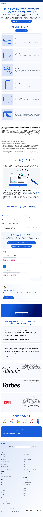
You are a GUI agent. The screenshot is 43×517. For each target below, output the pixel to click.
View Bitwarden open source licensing (8, 138)
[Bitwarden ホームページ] (4, 3)
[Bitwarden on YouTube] (10, 512)
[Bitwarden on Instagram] (16, 512)
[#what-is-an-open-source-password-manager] (2, 160)
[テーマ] (41, 510)
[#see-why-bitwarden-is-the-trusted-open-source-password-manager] (1, 321)
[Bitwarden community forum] (6, 512)
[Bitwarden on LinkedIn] (12, 512)
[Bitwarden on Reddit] (4, 512)
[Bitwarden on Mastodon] (19, 512)
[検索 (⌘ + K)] (39, 3)
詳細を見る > (35, 0)
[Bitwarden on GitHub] (8, 512)
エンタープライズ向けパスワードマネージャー (31, 192)
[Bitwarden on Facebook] (14, 512)
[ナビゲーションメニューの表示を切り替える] (41, 3)
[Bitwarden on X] (2, 512)
